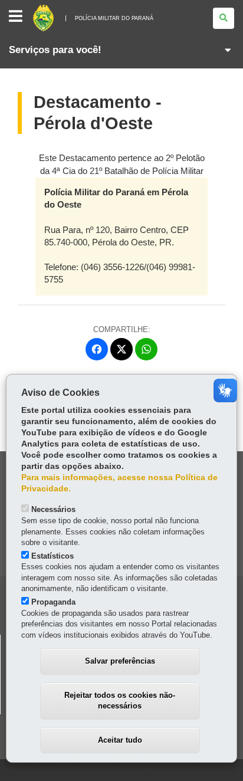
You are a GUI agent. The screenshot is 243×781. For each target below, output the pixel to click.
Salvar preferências (120, 661)
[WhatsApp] (146, 349)
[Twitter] (121, 349)
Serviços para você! (55, 49)
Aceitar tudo (120, 740)
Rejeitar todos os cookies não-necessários (119, 701)
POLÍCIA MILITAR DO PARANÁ (114, 18)
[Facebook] (96, 349)
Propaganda (53, 602)
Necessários (53, 509)
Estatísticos (52, 556)
